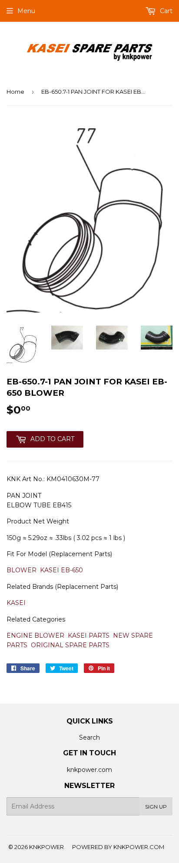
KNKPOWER (46, 846)
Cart (165, 11)
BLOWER (21, 570)
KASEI (16, 603)
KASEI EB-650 (61, 570)
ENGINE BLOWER (35, 635)
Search (89, 737)
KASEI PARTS (88, 635)
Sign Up (156, 806)
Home (15, 91)
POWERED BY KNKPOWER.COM (118, 846)
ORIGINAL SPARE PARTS (70, 645)
